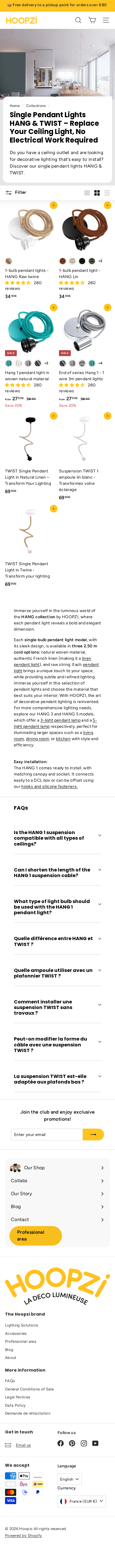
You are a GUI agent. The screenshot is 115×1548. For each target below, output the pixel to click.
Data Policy (15, 1405)
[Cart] (92, 20)
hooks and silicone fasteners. (49, 786)
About (11, 1357)
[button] (18, 282)
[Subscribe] (93, 1134)
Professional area (30, 1235)
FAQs (10, 1381)
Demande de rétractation (27, 1413)
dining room (37, 738)
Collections (36, 106)
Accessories (16, 1333)
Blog (9, 1349)
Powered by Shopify (23, 1535)
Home (15, 106)
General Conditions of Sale (29, 1389)
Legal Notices (17, 1397)
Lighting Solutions (21, 1325)
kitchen (63, 738)
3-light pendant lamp (60, 720)
